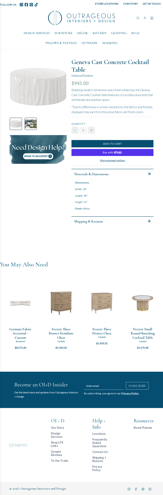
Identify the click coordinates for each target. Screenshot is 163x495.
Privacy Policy (130, 393)
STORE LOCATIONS (106, 3)
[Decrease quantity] (74, 130)
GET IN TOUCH (152, 3)
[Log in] (144, 18)
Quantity (78, 123)
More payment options (112, 160)
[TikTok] (149, 489)
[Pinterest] (142, 489)
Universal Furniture (82, 75)
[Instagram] (128, 489)
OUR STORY (130, 3)
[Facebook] (135, 489)
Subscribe (137, 386)
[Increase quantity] (91, 130)
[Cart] (151, 18)
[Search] (137, 18)
